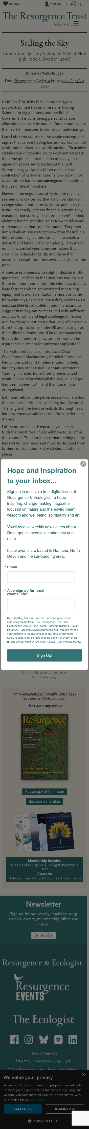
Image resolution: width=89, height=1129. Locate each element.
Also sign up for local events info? (25, 592)
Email (12, 567)
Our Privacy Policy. (69, 641)
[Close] (83, 464)
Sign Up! (44, 655)
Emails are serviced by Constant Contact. (32, 641)
